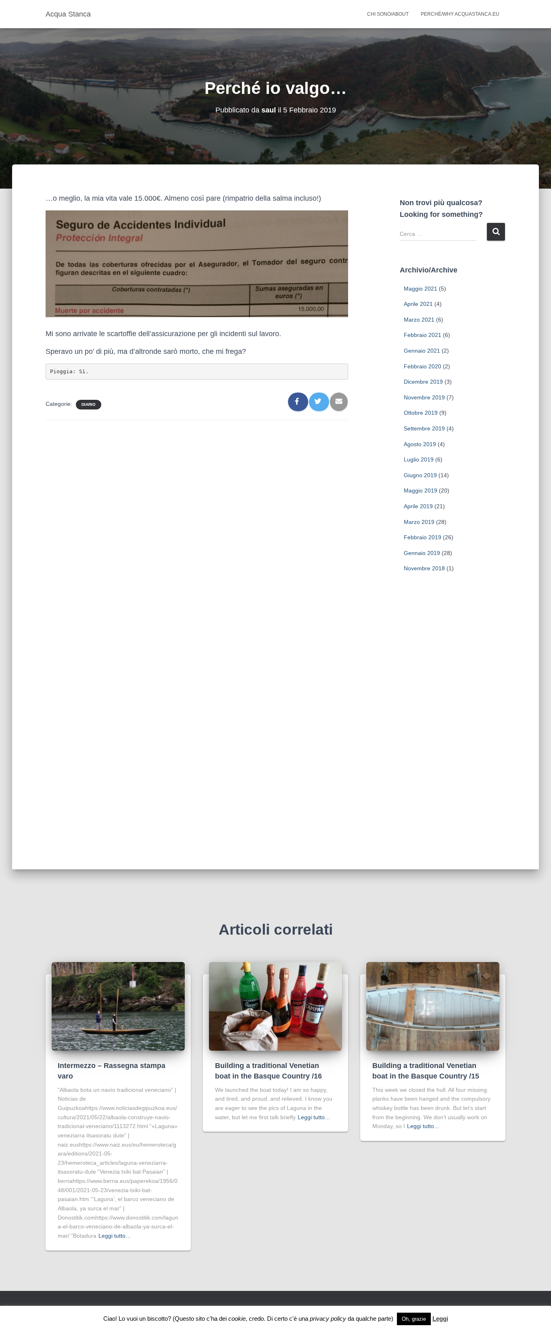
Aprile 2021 (418, 304)
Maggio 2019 (420, 490)
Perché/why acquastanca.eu (460, 14)
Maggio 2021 (420, 288)
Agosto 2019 (420, 444)
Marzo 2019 (419, 522)
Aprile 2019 (418, 506)
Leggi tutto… (114, 1235)
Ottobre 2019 (421, 412)
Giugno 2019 (420, 475)
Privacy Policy (219, 1312)
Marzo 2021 (419, 319)
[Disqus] (197, 529)
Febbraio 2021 (422, 335)
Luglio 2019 (419, 459)
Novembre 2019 (424, 397)
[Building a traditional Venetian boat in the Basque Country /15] (432, 1006)
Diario (88, 404)
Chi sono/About (388, 14)
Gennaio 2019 (422, 553)
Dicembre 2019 (423, 381)
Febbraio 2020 (422, 366)
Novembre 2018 (424, 568)
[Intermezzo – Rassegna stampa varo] (118, 1006)
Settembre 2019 (424, 428)
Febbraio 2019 (422, 537)
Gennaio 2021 (422, 350)
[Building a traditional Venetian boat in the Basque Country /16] (275, 1006)
